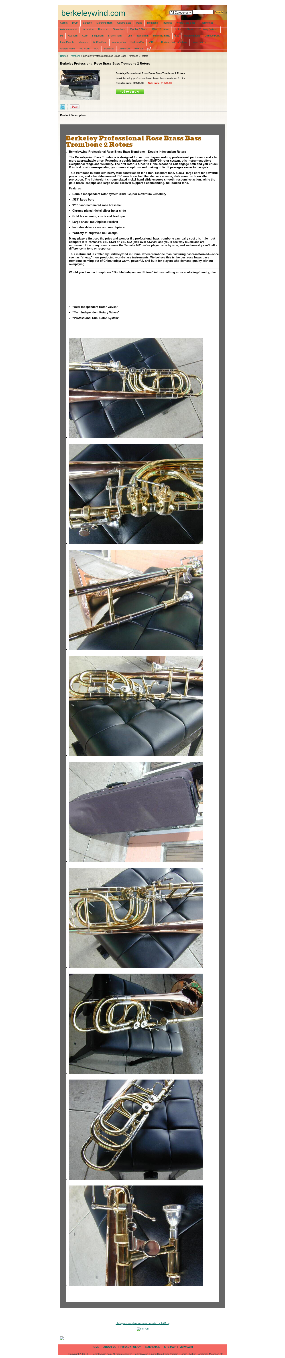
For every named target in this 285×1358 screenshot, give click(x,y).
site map (169, 1347)
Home (63, 56)
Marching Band (192, 35)
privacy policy (130, 1347)
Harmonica (88, 29)
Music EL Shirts (161, 35)
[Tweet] (62, 106)
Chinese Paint (212, 35)
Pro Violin (84, 48)
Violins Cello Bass (185, 22)
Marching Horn (104, 22)
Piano (139, 22)
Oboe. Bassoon (160, 29)
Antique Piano (67, 48)
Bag (177, 35)
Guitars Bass (124, 22)
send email (152, 1347)
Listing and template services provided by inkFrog (142, 1323)
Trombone (152, 22)
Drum (75, 22)
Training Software (208, 29)
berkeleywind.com (93, 13)
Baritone (87, 22)
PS (61, 35)
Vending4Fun (119, 42)
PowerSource (199, 42)
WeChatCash (100, 42)
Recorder (103, 29)
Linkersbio (124, 48)
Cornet (63, 22)
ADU (96, 48)
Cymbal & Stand (138, 29)
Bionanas (109, 48)
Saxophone (119, 29)
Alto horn (72, 35)
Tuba (129, 35)
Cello (85, 35)
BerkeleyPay (137, 42)
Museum (83, 42)
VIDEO (153, 42)
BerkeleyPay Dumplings (174, 42)
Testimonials (207, 22)
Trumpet (167, 22)
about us (109, 1347)
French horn (115, 35)
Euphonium (142, 35)
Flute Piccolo (67, 42)
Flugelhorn (98, 35)
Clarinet (190, 29)
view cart (139, 48)
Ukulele (178, 29)
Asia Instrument (68, 29)
